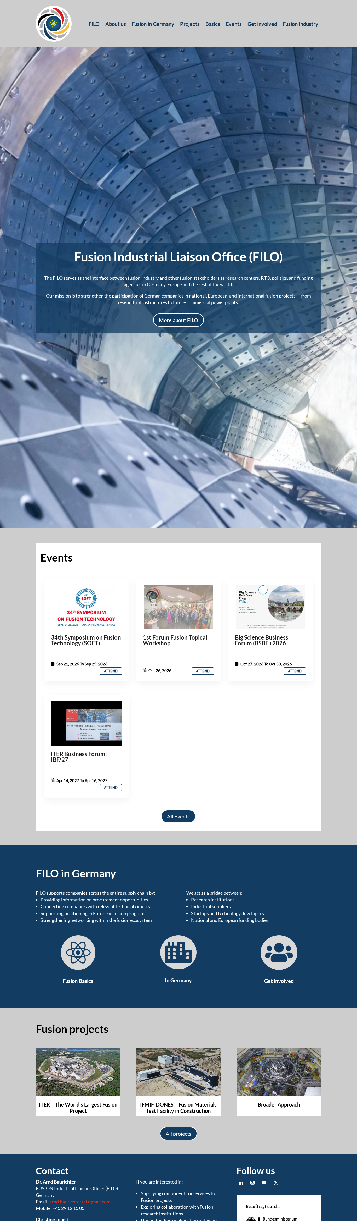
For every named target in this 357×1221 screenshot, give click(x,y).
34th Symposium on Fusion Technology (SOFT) (86, 640)
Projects (190, 24)
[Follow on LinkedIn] (241, 1183)
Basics (212, 24)
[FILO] (86, 607)
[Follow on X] (276, 1183)
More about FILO (178, 320)
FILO (94, 24)
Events (234, 24)
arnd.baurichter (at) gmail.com (80, 1201)
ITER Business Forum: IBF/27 (79, 756)
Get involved (262, 24)
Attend (111, 671)
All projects (178, 1133)
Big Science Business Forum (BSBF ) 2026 (261, 640)
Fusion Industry (300, 24)
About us (115, 24)
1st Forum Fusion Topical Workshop (175, 640)
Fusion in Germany (153, 24)
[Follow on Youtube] (264, 1183)
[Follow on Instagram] (252, 1183)
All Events (178, 816)
